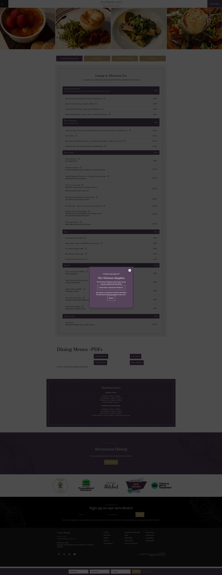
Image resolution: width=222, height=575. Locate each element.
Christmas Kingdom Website (111, 288)
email (111, 298)
